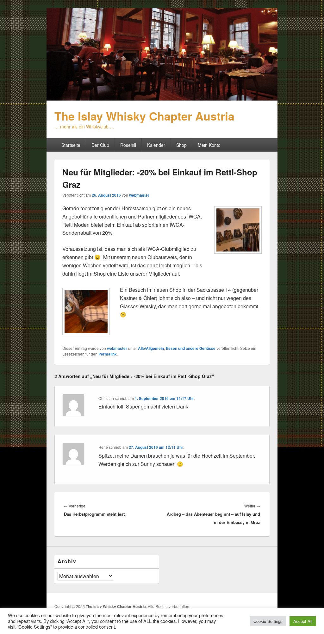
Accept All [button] (302, 621)
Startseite (70, 145)
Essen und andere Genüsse (190, 348)
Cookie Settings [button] (268, 621)
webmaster (139, 195)
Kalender (156, 145)
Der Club (100, 145)
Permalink (107, 354)
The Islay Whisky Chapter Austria (144, 116)
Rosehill (128, 145)
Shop (181, 145)
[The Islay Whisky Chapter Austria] (162, 98)
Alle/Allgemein (151, 348)
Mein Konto (209, 145)
